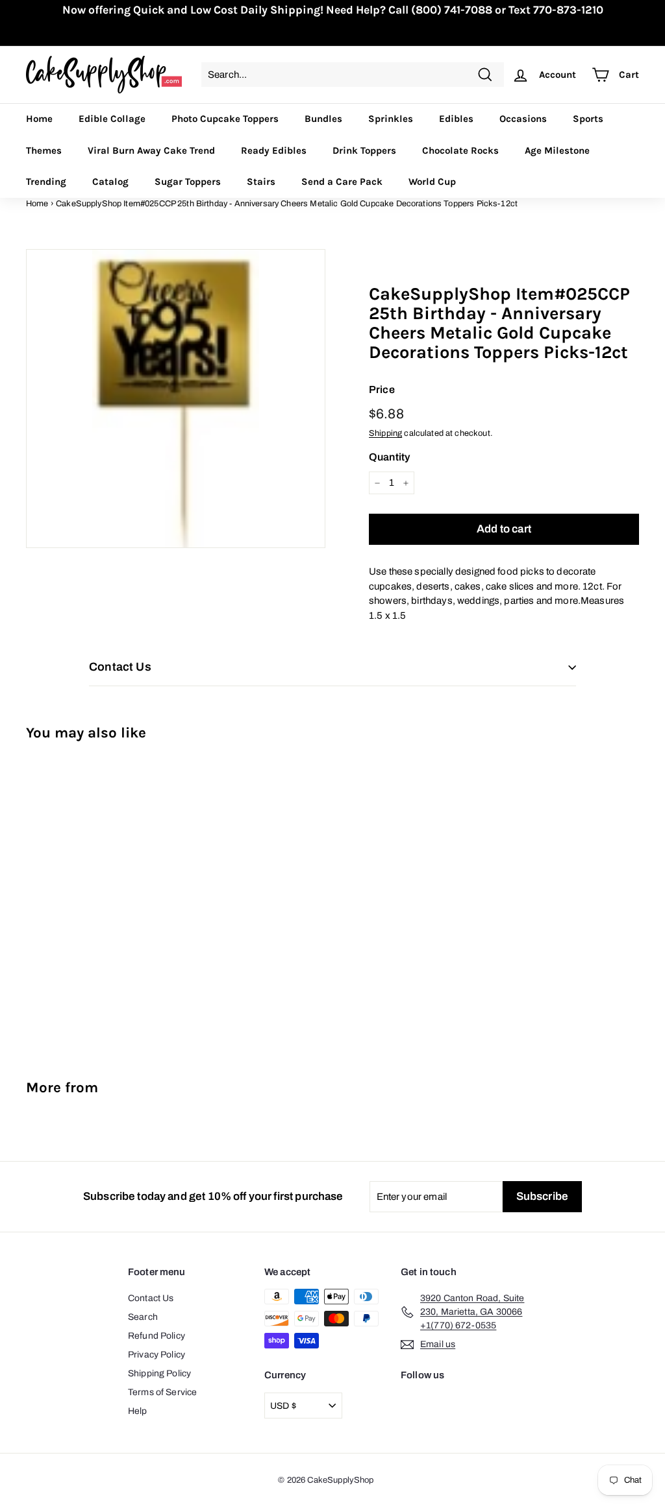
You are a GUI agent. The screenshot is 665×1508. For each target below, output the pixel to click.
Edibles (456, 119)
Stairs (261, 181)
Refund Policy (156, 1336)
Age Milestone (557, 150)
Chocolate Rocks (460, 150)
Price (382, 389)
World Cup (432, 181)
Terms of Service (162, 1392)
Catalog (110, 181)
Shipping (385, 433)
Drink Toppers (364, 150)
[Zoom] (176, 398)
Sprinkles (390, 119)
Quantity (389, 456)
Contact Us (151, 1298)
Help (137, 1411)
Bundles (323, 119)
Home (39, 119)
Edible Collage (112, 119)
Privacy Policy (156, 1354)
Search (143, 1317)
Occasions (523, 119)
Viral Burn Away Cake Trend (151, 150)
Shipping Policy (159, 1373)
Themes (44, 150)
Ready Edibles (274, 150)
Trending (46, 181)
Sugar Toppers (188, 181)
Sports (588, 119)
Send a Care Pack (342, 181)
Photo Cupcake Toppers (225, 119)
